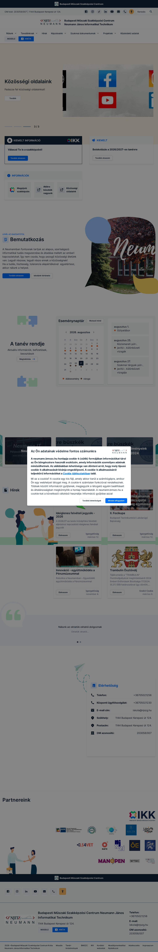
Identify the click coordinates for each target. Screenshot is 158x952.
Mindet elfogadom (116, 500)
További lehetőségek (91, 500)
